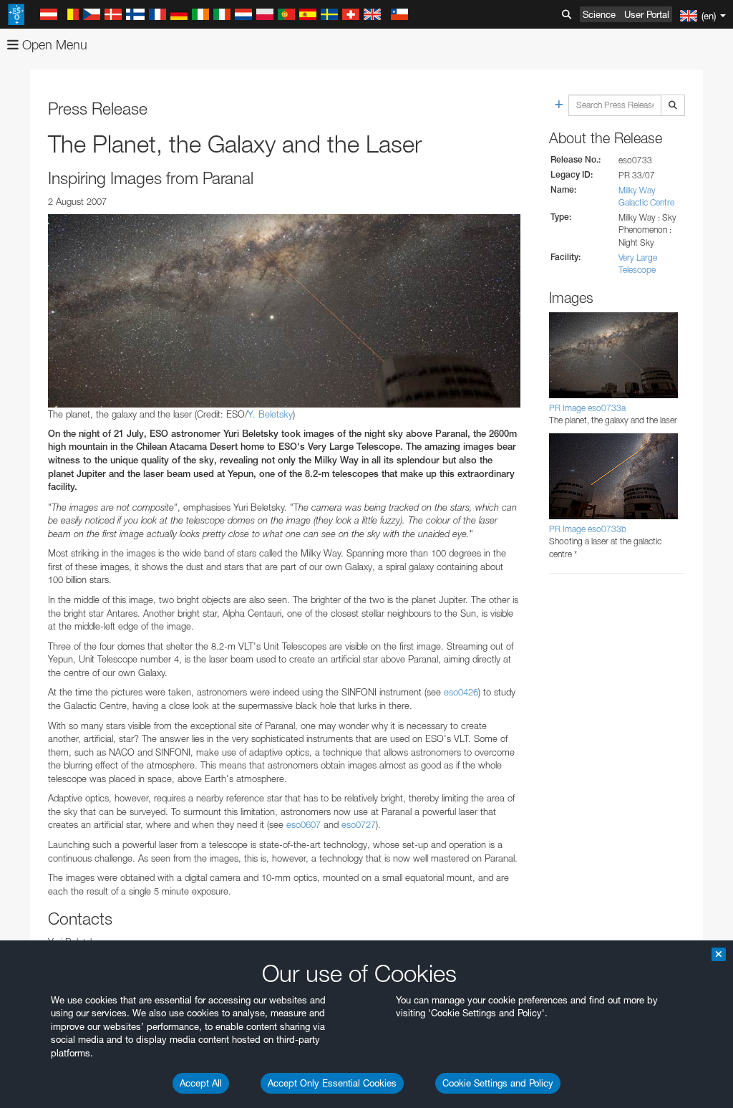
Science (599, 14)
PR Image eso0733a (587, 408)
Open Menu (53, 44)
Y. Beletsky (270, 414)
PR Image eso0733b (587, 529)
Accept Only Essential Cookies (332, 1083)
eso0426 (461, 692)
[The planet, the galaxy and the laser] (284, 311)
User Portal (646, 14)
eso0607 (303, 824)
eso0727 (358, 824)
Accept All (201, 1083)
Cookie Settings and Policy (497, 1083)
